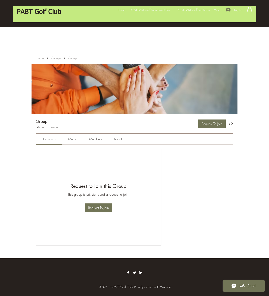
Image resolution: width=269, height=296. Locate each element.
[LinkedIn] (141, 273)
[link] (49, 139)
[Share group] (230, 123)
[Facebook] (128, 273)
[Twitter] (134, 273)
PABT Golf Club (39, 12)
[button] (249, 9)
